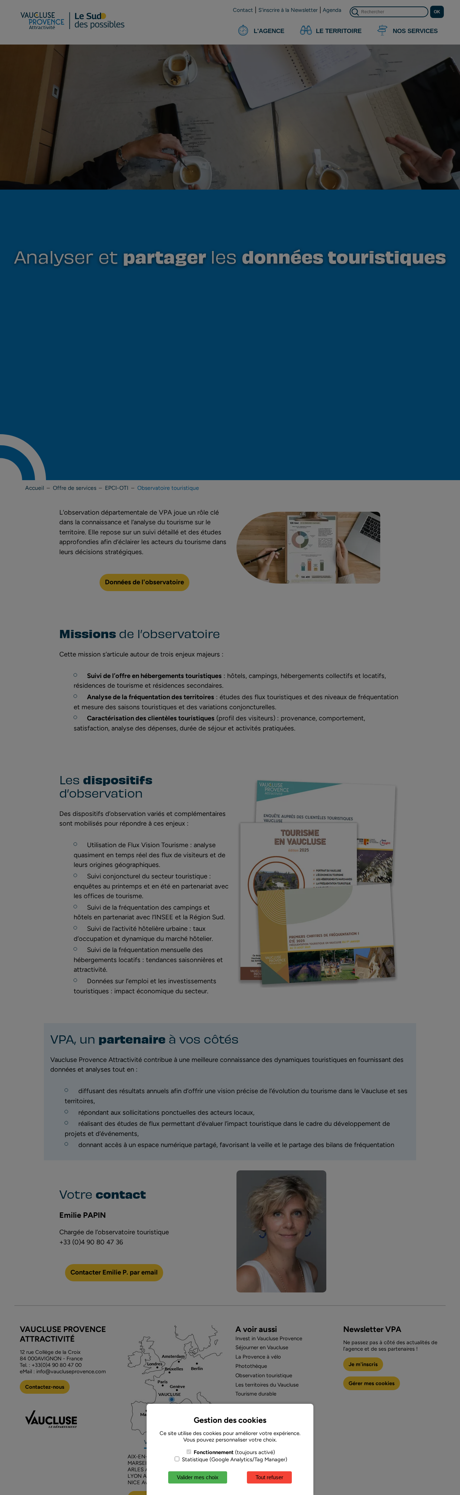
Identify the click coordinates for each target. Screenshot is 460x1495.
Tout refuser (269, 1477)
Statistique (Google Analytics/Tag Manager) (233, 1459)
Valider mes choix (197, 1477)
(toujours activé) (234, 1452)
